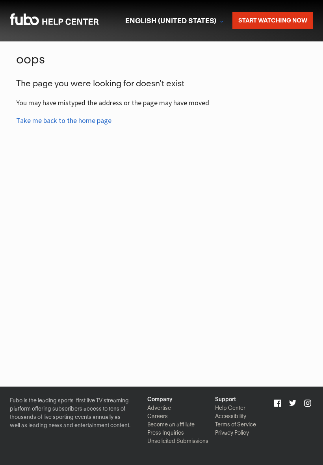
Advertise (159, 408)
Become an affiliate (171, 424)
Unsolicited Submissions (177, 441)
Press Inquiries (165, 433)
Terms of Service (235, 424)
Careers (157, 416)
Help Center (230, 408)
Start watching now (272, 20)
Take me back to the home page (63, 120)
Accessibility (230, 416)
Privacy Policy (232, 433)
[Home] (64, 23)
